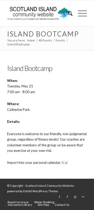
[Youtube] (75, 197)
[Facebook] (59, 197)
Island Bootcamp (43, 34)
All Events (45, 40)
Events (60, 40)
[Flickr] (83, 197)
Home (31, 40)
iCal (65, 162)
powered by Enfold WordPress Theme (32, 191)
